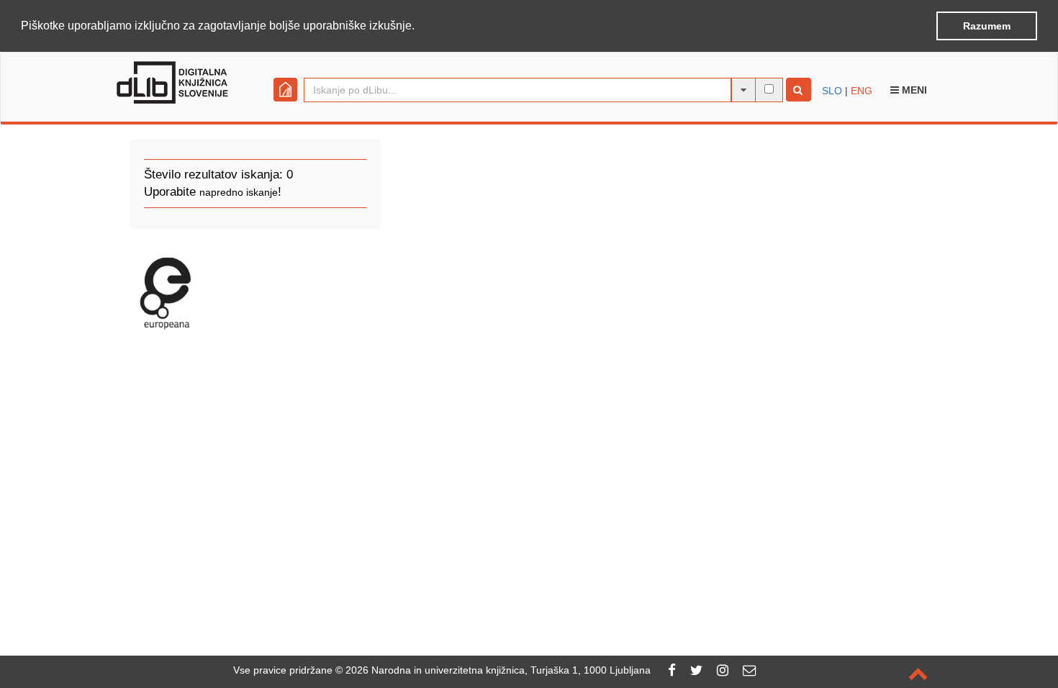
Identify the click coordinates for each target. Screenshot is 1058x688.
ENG (861, 90)
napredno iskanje (238, 192)
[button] (419, 26)
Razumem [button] (986, 26)
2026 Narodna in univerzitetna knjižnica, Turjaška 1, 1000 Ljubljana (498, 670)
